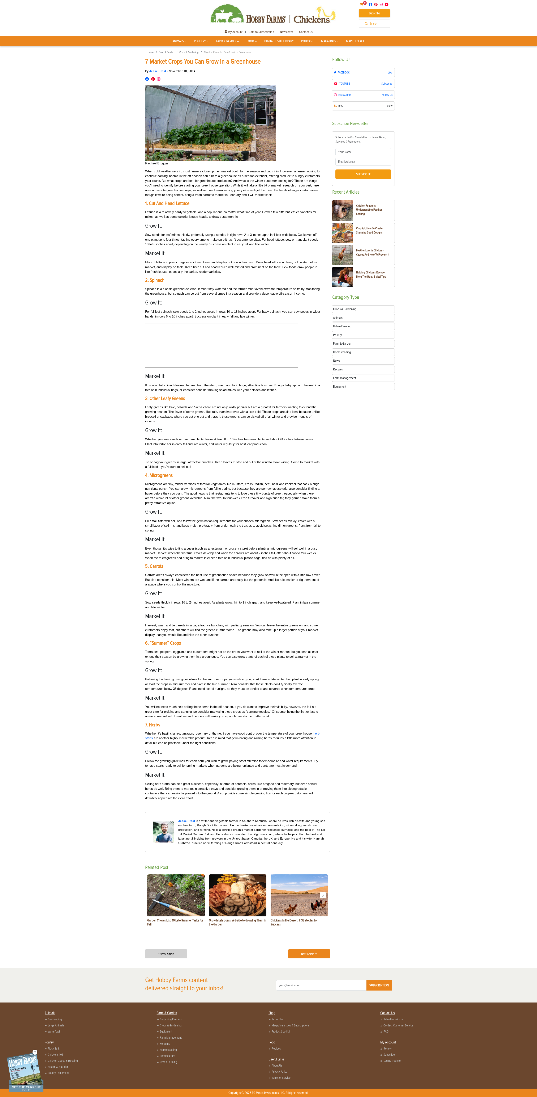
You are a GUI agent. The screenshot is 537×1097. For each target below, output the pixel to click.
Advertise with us (393, 1019)
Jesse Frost (158, 71)
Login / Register (392, 1061)
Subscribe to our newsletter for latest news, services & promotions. (360, 139)
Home (151, 52)
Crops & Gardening (188, 52)
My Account (234, 32)
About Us (277, 1065)
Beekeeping (55, 1019)
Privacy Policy (279, 1071)
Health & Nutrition (58, 1067)
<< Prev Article (166, 954)
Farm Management (171, 1037)
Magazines (328, 41)
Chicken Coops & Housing (63, 1061)
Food (250, 41)
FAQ (385, 1031)
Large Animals (56, 1025)
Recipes (276, 1048)
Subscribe (374, 13)
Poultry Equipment (58, 1073)
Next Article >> (309, 954)
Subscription (379, 985)
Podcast (307, 41)
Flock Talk (54, 1048)
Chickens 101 (55, 1054)
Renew (387, 1048)
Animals (178, 41)
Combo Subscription (261, 32)
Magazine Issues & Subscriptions (290, 1025)
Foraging (165, 1044)
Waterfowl (54, 1031)
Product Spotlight (281, 1031)
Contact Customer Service (398, 1025)
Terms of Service (281, 1078)
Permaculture (167, 1056)
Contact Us (306, 32)
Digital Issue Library (279, 41)
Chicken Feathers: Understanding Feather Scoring (369, 210)
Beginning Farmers (171, 1019)
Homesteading (168, 1050)
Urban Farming (168, 1062)
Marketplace (355, 41)
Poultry (200, 41)
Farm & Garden (226, 41)
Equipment (166, 1031)
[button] (323, 895)
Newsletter (286, 32)
